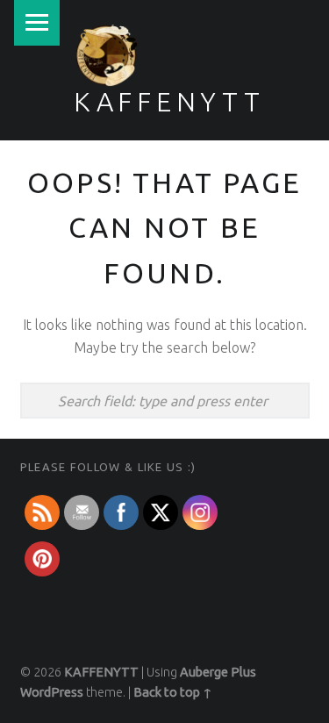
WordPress (51, 692)
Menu (37, 23)
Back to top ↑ (172, 692)
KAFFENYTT (169, 102)
